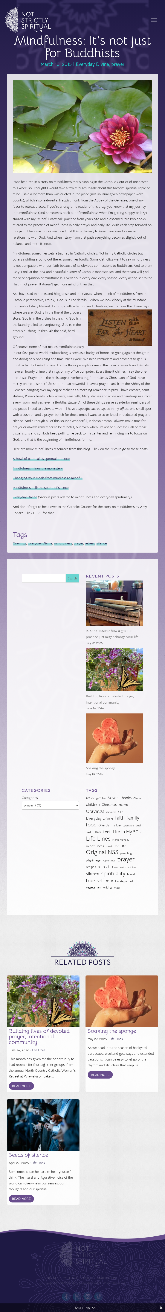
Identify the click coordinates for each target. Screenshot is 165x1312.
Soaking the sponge (100, 768)
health (89, 832)
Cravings (19, 543)
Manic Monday (120, 839)
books (126, 798)
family (133, 818)
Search (72, 578)
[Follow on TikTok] (98, 1296)
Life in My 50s (127, 832)
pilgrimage (93, 860)
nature (121, 845)
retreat (90, 543)
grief (138, 825)
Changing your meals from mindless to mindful (47, 478)
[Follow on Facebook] (66, 1296)
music (109, 846)
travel (131, 874)
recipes (91, 867)
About (52, 1278)
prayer (117, 64)
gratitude (129, 825)
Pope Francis (108, 860)
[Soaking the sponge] (114, 739)
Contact (70, 1278)
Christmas (109, 805)
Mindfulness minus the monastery (38, 468)
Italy (98, 832)
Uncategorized (124, 881)
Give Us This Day (110, 825)
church (123, 805)
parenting (126, 853)
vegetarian (93, 887)
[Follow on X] (77, 1296)
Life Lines (98, 839)
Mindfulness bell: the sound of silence (41, 488)
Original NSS (102, 852)
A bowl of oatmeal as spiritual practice (41, 459)
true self (95, 881)
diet (120, 812)
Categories (30, 798)
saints (122, 867)
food (91, 825)
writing (107, 887)
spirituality (113, 874)
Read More (21, 1086)
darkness (111, 812)
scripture (131, 867)
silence (101, 543)
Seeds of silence (28, 1154)
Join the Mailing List (100, 1278)
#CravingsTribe (95, 798)
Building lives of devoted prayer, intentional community (39, 1036)
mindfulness (63, 543)
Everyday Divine (92, 64)
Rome (115, 867)
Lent (107, 832)
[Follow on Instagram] (87, 1296)
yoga (117, 887)
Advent (113, 797)
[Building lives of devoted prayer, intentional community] (114, 670)
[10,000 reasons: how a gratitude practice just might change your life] (114, 604)
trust (109, 881)
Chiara (137, 798)
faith (120, 818)
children (93, 804)
